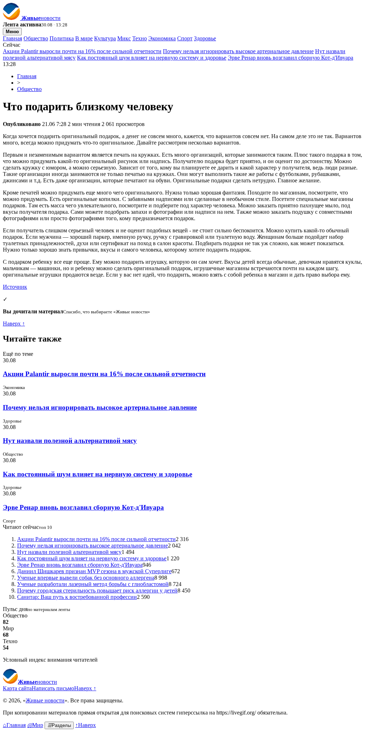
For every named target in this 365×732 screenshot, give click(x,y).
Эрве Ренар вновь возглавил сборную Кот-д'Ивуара (290, 58)
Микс (124, 38)
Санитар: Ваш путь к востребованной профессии (77, 597)
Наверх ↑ (14, 323)
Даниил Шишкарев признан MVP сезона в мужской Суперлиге (94, 571)
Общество (36, 38)
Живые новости (45, 700)
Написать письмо (53, 688)
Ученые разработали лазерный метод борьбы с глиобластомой (93, 584)
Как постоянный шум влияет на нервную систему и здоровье (151, 58)
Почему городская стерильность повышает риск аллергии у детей (97, 590)
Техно (139, 38)
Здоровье (205, 38)
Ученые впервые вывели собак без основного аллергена (85, 578)
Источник (15, 287)
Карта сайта (17, 688)
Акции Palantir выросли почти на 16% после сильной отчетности (82, 51)
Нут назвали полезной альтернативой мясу (70, 440)
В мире (84, 38)
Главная (12, 38)
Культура (105, 38)
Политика (62, 38)
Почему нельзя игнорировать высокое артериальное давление (238, 51)
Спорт (184, 38)
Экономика (162, 38)
